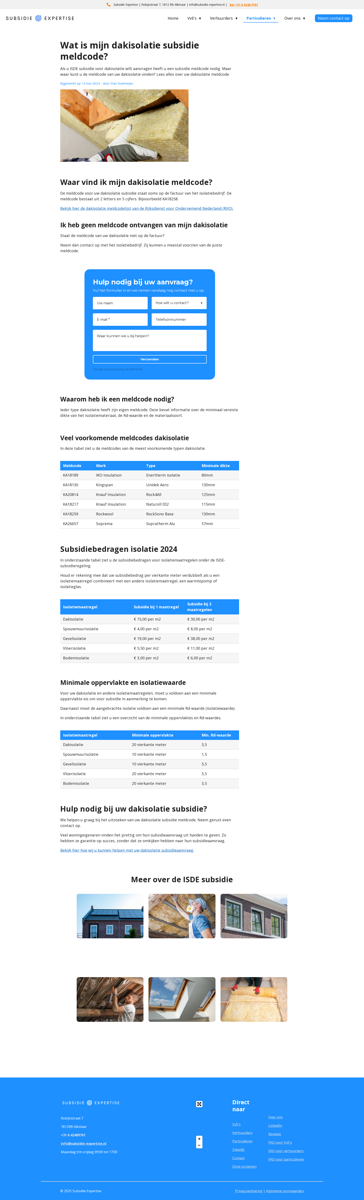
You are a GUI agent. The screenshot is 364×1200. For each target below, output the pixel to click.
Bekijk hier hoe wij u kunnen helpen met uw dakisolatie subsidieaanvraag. (127, 850)
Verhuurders (242, 1132)
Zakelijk (238, 1149)
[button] (88, 965)
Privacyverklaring (248, 1191)
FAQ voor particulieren (286, 1159)
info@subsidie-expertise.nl (83, 1143)
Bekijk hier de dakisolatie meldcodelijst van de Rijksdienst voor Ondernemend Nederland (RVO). (146, 208)
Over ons (275, 1117)
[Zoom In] (199, 1139)
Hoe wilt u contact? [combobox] (172, 303)
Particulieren (242, 1141)
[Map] (165, 1124)
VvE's (236, 1124)
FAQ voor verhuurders (286, 1151)
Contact (238, 1158)
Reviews (274, 1134)
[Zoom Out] (199, 1145)
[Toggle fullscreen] (199, 1104)
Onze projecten (244, 1166)
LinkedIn (275, 1125)
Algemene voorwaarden (285, 1191)
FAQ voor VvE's (280, 1142)
